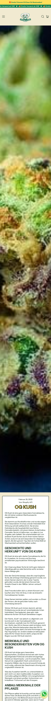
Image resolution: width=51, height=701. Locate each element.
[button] (42, 16)
